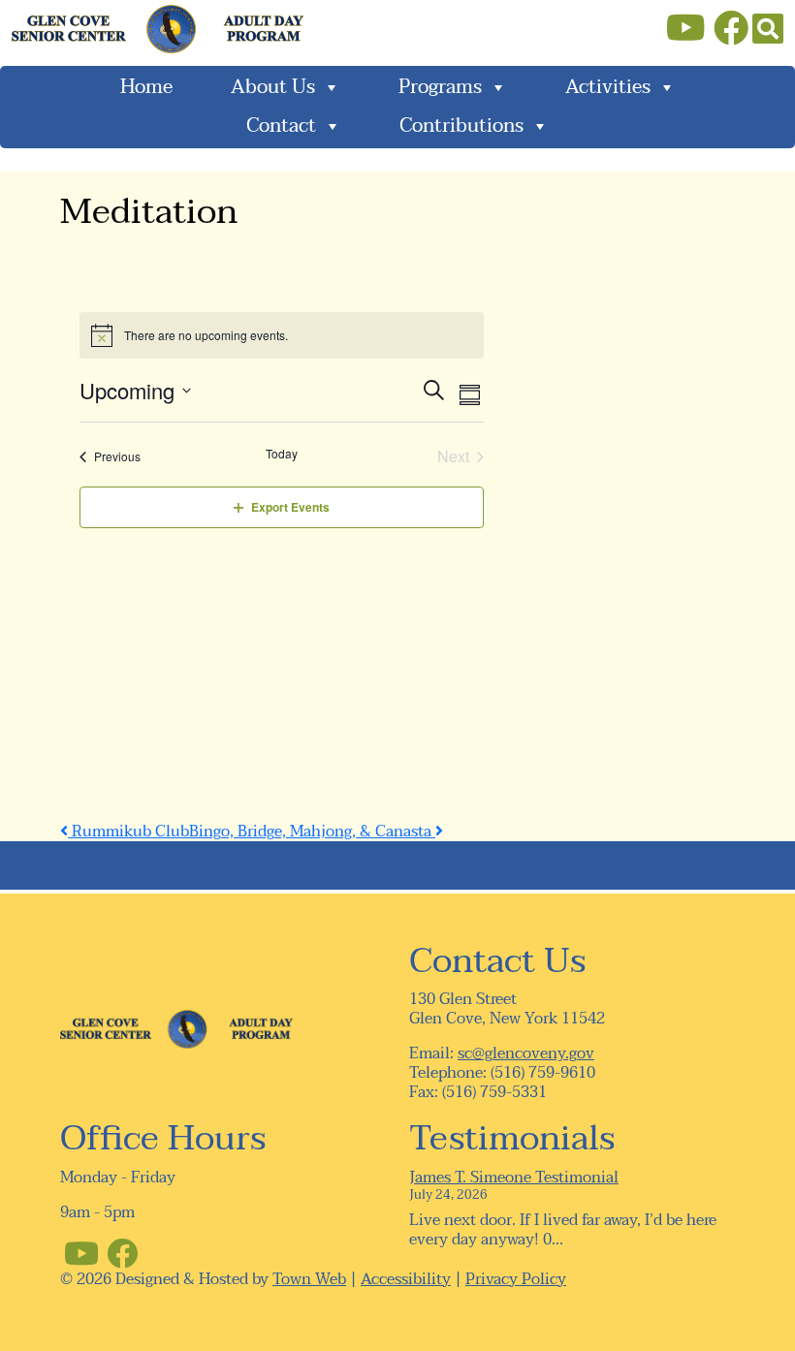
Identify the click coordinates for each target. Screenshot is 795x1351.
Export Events (290, 507)
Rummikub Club (128, 831)
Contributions (461, 126)
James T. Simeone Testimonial (514, 1177)
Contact (281, 126)
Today (282, 453)
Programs (440, 87)
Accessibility (406, 1279)
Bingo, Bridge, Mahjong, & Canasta (312, 831)
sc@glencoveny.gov (526, 1053)
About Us (273, 87)
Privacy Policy (515, 1279)
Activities (608, 87)
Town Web (309, 1279)
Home (146, 87)
